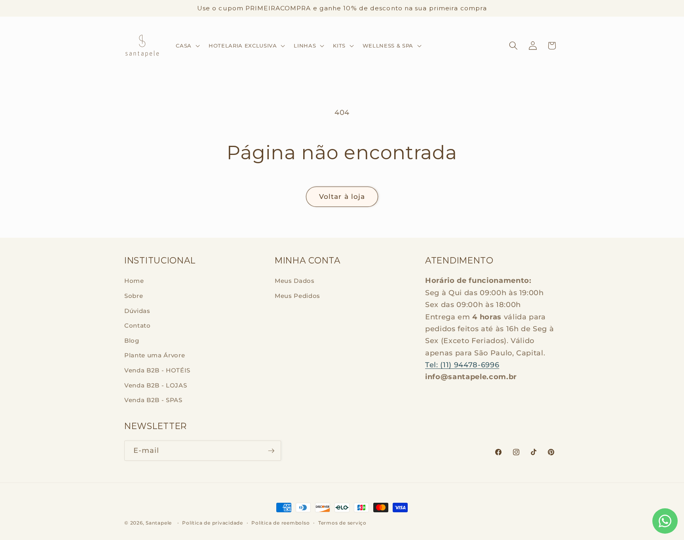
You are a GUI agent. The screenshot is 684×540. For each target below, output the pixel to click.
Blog (131, 340)
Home (134, 280)
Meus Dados (295, 280)
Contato (137, 325)
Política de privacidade (212, 523)
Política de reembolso (280, 523)
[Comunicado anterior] (126, 8)
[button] (187, 45)
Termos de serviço (342, 523)
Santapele (159, 523)
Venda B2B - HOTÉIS (157, 370)
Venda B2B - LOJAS (155, 385)
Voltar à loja (342, 196)
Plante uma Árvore (154, 355)
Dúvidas (137, 311)
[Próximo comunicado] (557, 8)
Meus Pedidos (297, 296)
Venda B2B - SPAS (153, 400)
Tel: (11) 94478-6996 (462, 365)
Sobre (133, 296)
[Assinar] (271, 451)
